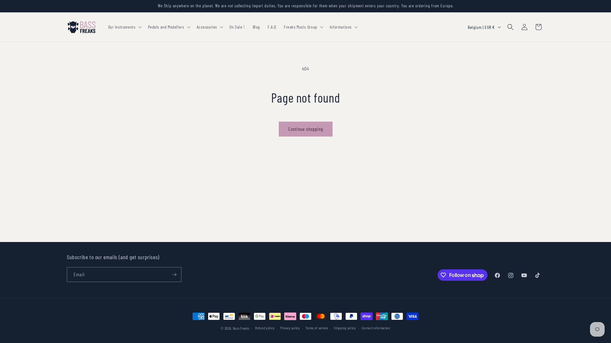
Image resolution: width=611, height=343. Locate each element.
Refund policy (264, 328)
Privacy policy (290, 328)
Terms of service (317, 328)
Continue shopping (305, 129)
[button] (124, 27)
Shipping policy (345, 328)
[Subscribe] (174, 274)
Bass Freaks (241, 328)
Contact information (376, 328)
